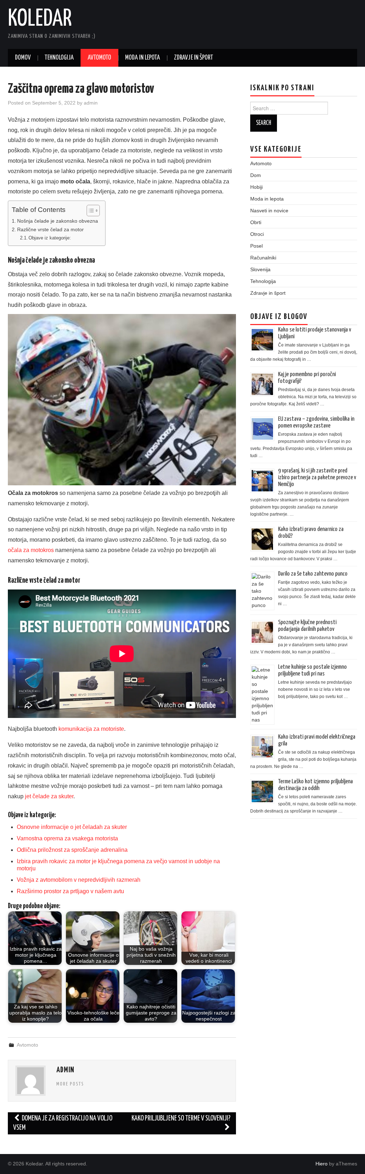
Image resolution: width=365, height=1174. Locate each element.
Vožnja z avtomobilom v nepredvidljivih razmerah (78, 880)
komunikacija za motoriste (91, 729)
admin (91, 103)
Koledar (40, 19)
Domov (23, 58)
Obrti (255, 222)
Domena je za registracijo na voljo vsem (62, 1123)
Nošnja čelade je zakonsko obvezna (57, 221)
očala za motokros (31, 550)
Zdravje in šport (193, 58)
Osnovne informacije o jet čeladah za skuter (72, 827)
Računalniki (263, 257)
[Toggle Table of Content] (89, 210)
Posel (256, 246)
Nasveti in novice (269, 210)
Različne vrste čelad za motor (50, 229)
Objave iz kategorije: (50, 238)
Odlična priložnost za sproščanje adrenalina (72, 850)
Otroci (257, 234)
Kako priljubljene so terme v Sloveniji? (181, 1118)
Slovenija (260, 269)
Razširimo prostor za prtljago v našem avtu (70, 891)
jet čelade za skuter (49, 796)
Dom (255, 175)
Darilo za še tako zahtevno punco (313, 574)
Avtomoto (99, 58)
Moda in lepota (142, 58)
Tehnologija (59, 58)
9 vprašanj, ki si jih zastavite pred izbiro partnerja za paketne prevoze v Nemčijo (317, 477)
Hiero (321, 1164)
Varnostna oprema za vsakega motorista (67, 838)
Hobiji (256, 187)
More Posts (70, 1084)
